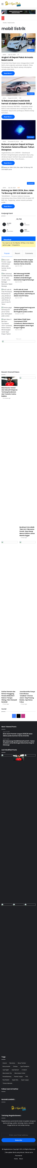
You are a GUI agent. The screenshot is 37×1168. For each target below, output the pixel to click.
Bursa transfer (6, 1066)
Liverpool (24, 1070)
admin (4, 54)
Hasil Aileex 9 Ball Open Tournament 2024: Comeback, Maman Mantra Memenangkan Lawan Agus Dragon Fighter (24, 323)
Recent (17, 253)
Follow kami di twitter (9, 1089)
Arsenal (5, 1063)
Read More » (8, 73)
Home (4, 22)
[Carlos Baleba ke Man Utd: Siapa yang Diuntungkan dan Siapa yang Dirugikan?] (6, 828)
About (21, 1158)
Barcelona (12, 1063)
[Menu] (2, 4)
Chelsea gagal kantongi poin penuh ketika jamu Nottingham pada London (24, 310)
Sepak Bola (15, 1080)
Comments (29, 253)
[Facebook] (16, 1129)
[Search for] (35, 4)
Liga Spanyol (15, 1070)
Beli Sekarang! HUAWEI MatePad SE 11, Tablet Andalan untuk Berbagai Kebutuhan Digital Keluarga (24, 277)
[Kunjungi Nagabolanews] (18, 12)
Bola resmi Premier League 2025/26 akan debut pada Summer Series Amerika (23, 262)
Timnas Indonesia (7, 1083)
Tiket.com (18, 339)
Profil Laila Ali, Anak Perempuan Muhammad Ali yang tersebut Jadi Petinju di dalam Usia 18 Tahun (24, 293)
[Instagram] (21, 1129)
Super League (25, 1080)
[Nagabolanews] (13, 3)
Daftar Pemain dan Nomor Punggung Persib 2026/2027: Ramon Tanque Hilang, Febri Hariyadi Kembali (9, 697)
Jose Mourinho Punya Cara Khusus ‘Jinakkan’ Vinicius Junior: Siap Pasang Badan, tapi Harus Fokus (27, 697)
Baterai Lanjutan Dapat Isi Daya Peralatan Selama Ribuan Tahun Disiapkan (17, 147)
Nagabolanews (8, 1149)
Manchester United (20, 1073)
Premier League (18, 1076)
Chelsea (15, 1066)
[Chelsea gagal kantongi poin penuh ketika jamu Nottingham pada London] (6, 312)
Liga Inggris (6, 1070)
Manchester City (7, 1073)
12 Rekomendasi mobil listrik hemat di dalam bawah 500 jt (16, 102)
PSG (26, 1076)
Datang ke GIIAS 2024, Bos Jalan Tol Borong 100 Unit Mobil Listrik (17, 192)
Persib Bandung (7, 1076)
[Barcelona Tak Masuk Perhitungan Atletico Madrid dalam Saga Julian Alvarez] (30, 978)
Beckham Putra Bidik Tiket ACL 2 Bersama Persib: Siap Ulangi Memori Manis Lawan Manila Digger (27, 531)
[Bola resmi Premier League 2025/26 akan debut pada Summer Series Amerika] (6, 265)
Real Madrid (6, 1080)
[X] (18, 1129)
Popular (7, 253)
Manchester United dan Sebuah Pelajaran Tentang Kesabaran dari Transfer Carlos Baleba (9, 392)
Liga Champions (24, 1066)
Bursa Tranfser (22, 1063)
